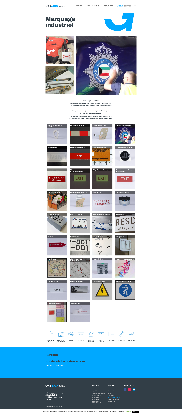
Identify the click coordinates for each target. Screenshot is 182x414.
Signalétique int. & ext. (114, 388)
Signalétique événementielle (112, 391)
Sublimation (111, 406)
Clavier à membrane (113, 399)
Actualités (108, 6)
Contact (94, 404)
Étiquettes (111, 403)
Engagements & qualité (96, 391)
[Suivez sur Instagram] (129, 389)
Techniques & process (98, 393)
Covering (110, 393)
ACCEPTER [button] (135, 411)
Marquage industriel (114, 397)
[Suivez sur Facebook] (125, 389)
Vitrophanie (111, 401)
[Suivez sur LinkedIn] (134, 389)
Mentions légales (97, 399)
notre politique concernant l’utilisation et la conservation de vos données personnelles (69, 370)
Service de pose (96, 395)
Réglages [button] (128, 411)
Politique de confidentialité (96, 402)
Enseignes (111, 395)
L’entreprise (95, 388)
